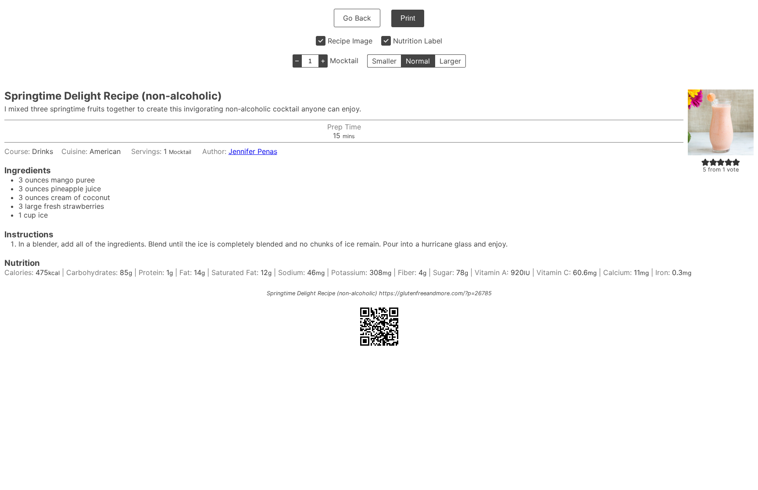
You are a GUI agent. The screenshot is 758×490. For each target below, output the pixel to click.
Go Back (357, 18)
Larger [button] (450, 61)
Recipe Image (350, 40)
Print (407, 18)
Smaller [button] (384, 61)
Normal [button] (418, 61)
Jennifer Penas (253, 151)
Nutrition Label (417, 40)
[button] (705, 161)
